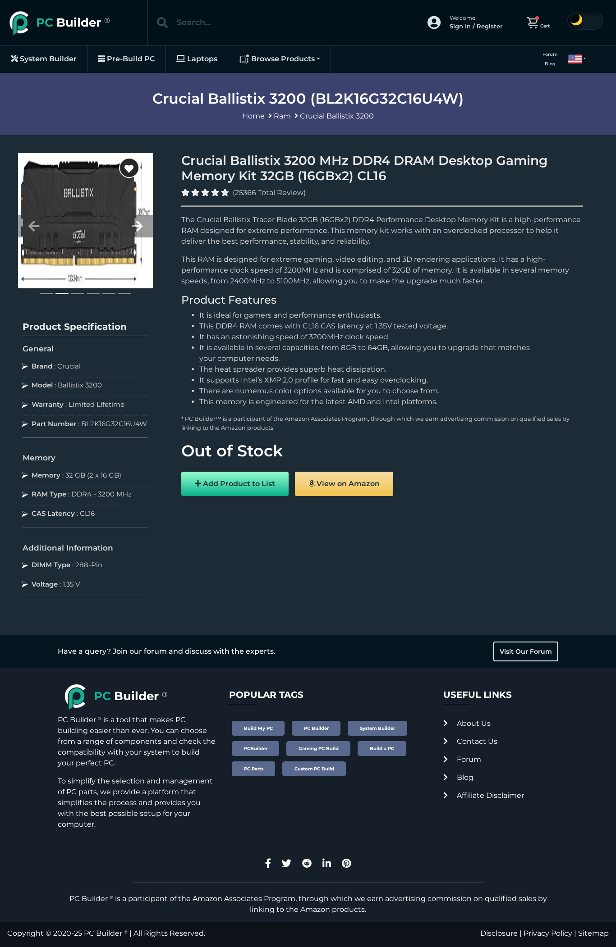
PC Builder (103, 933)
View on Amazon (347, 483)
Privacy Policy (548, 933)
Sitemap (593, 933)
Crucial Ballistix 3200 (337, 116)
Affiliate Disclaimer (489, 795)
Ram (282, 116)
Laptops (201, 59)
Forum (550, 54)
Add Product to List (238, 483)
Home (253, 116)
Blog (550, 64)
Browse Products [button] (282, 59)
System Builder (47, 59)
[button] (573, 59)
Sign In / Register (476, 26)
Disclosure (499, 933)
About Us (473, 723)
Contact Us (476, 741)
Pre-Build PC (130, 59)
